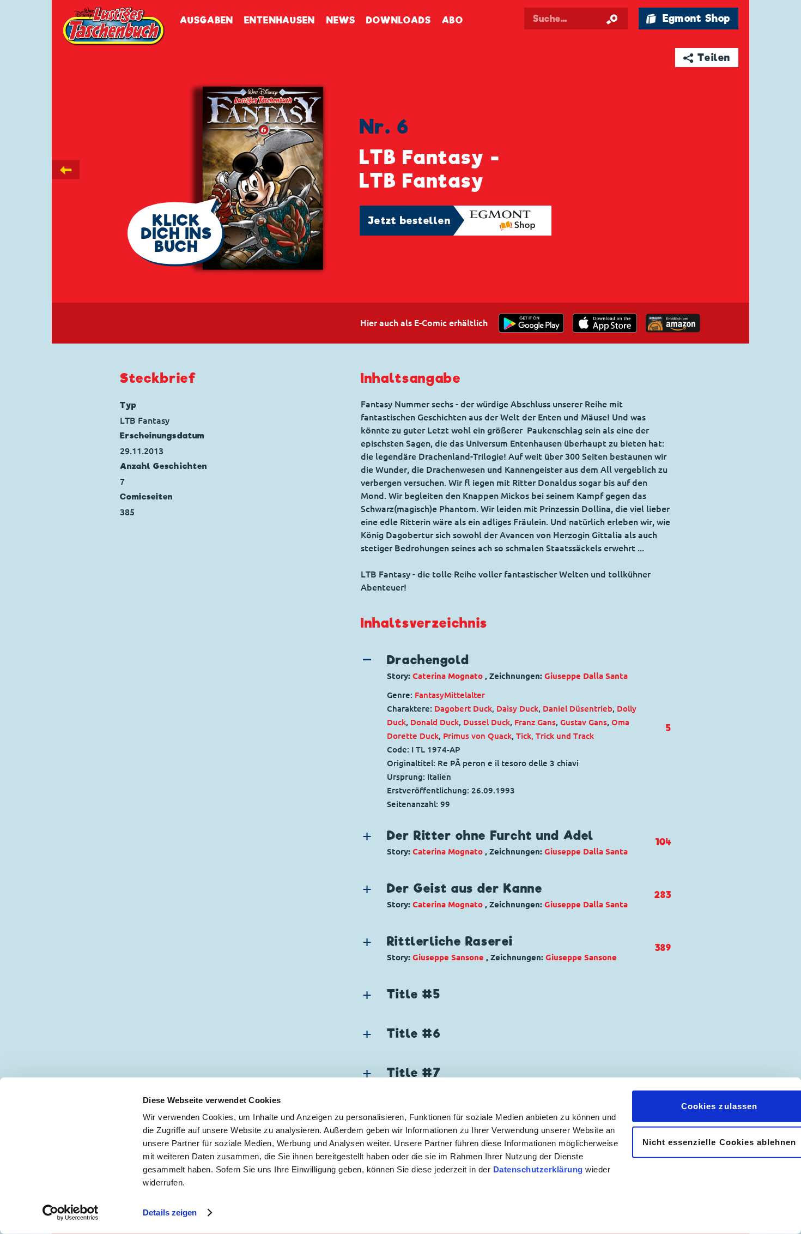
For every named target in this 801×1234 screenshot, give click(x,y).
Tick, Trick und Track (555, 736)
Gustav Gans (583, 722)
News (340, 20)
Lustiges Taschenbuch (114, 27)
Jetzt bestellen (409, 220)
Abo (452, 20)
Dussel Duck (486, 722)
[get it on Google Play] (531, 323)
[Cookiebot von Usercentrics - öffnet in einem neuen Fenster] (70, 1213)
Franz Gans (535, 722)
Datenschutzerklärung (538, 1169)
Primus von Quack (477, 736)
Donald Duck (434, 722)
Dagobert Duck (463, 708)
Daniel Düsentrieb (577, 708)
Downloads (398, 20)
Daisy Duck (517, 708)
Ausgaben (206, 20)
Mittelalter (464, 695)
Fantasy (429, 695)
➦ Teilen (707, 57)
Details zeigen (170, 1212)
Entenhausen (279, 20)
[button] (507, 667)
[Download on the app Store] (605, 323)
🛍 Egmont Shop (688, 18)
